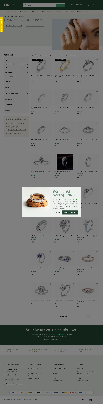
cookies (75, 199)
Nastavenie (56, 212)
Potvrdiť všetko (69, 212)
